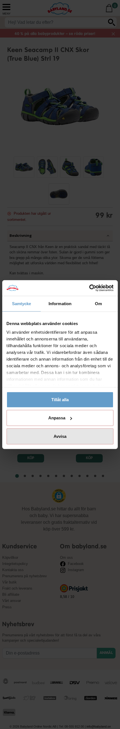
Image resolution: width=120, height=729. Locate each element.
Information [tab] (60, 303)
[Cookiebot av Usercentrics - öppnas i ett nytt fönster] (89, 288)
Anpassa (56, 417)
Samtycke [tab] (21, 303)
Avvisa (60, 436)
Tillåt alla (60, 399)
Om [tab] (98, 303)
